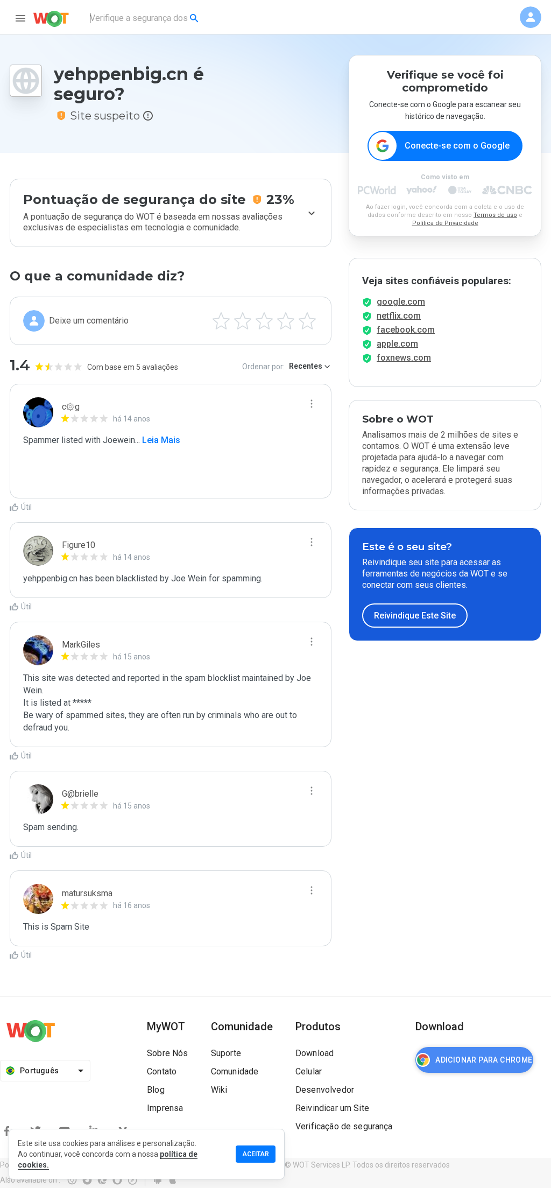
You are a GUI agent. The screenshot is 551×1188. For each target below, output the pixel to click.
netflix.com (399, 316)
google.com (401, 302)
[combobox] (145, 18)
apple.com (397, 344)
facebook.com (406, 330)
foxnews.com (404, 358)
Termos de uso (495, 215)
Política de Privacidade (445, 223)
